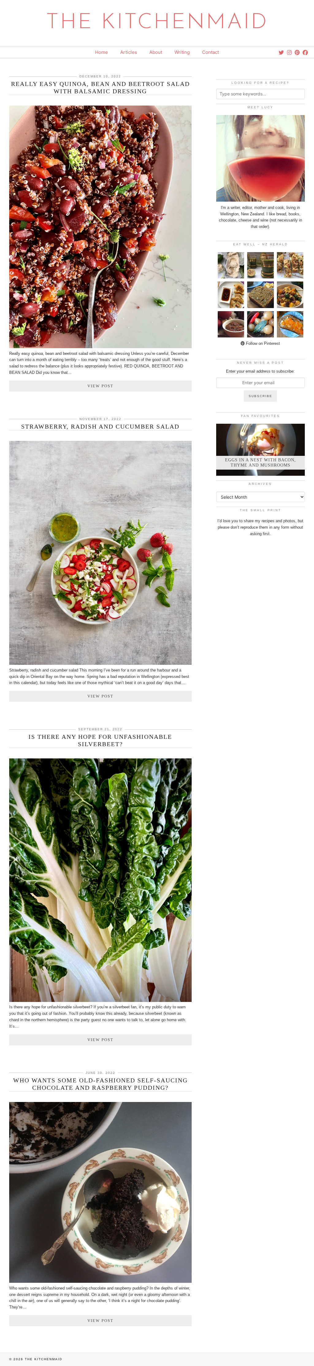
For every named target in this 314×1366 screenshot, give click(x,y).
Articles (128, 52)
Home (101, 52)
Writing (182, 52)
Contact (210, 52)
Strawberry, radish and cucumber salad (100, 426)
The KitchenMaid (157, 23)
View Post (100, 386)
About (155, 52)
